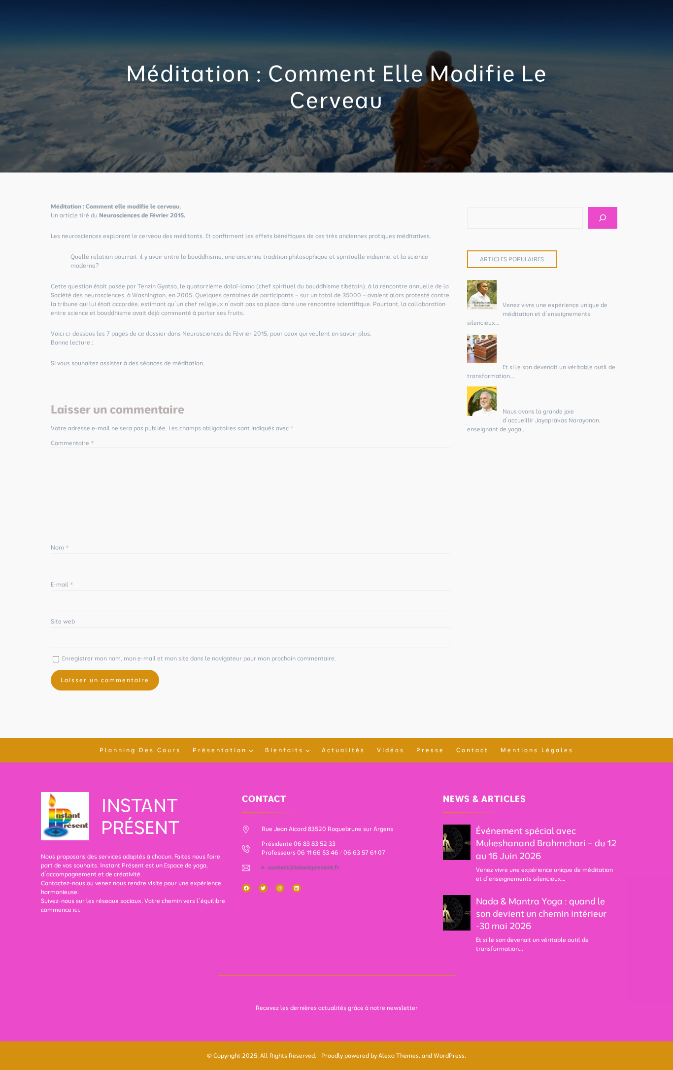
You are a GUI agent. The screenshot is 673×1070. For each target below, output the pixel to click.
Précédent (65, 383)
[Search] (602, 218)
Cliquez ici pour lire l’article (133, 342)
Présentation (220, 750)
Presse (430, 750)
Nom (60, 547)
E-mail (62, 584)
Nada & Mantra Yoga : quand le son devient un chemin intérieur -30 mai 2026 (552, 346)
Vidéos (390, 750)
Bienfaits (284, 750)
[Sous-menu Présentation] (251, 750)
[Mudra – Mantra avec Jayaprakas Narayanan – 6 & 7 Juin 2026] (482, 402)
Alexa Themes (398, 1055)
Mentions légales (537, 750)
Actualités (343, 750)
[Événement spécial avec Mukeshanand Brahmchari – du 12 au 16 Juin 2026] (482, 296)
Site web (63, 621)
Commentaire (72, 443)
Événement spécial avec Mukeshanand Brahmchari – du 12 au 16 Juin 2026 (546, 843)
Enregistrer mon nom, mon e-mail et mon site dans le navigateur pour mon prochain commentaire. (199, 658)
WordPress (449, 1055)
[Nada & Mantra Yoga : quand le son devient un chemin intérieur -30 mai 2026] (482, 349)
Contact (472, 750)
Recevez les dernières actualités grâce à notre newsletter (337, 1007)
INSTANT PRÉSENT (140, 816)
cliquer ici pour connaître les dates (254, 363)
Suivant (440, 383)
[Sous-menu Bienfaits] (307, 750)
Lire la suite (517, 322)
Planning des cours (140, 750)
